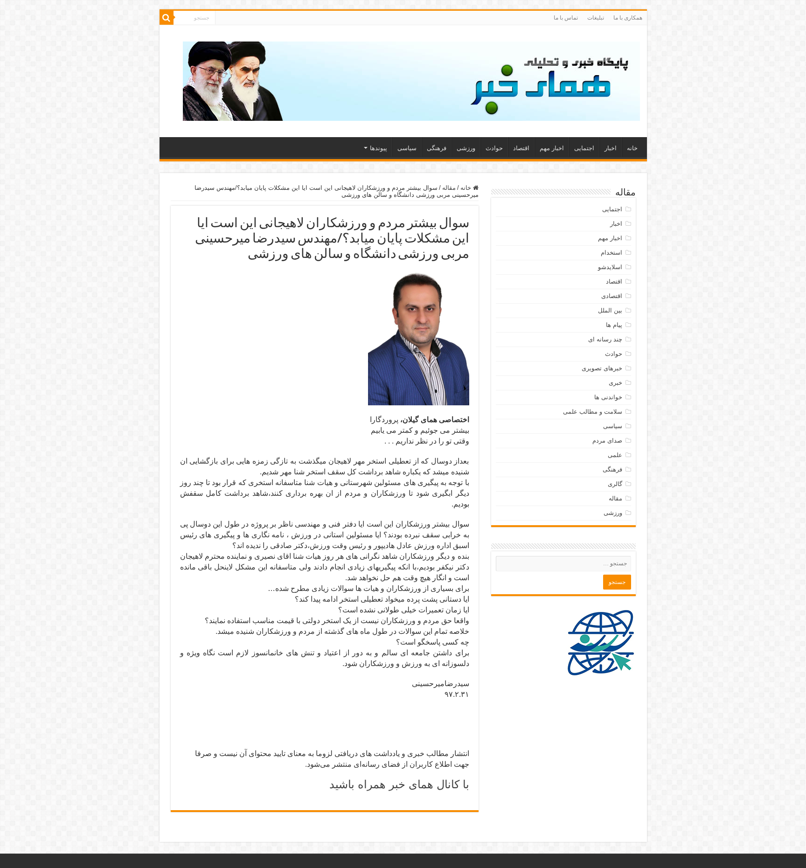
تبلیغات (595, 17)
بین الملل (610, 310)
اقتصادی (611, 295)
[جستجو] (167, 18)
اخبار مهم (552, 148)
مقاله (449, 187)
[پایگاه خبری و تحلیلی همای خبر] (411, 79)
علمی (615, 454)
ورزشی (466, 148)
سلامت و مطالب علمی (592, 411)
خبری (615, 382)
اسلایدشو (610, 267)
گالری (615, 483)
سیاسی (407, 148)
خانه (632, 148)
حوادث (494, 148)
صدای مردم (607, 440)
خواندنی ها (608, 397)
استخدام (611, 252)
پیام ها (614, 324)
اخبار (610, 148)
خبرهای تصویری (602, 368)
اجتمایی (584, 148)
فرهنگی (436, 148)
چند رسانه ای (605, 339)
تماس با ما (566, 17)
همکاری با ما (627, 17)
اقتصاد (521, 148)
